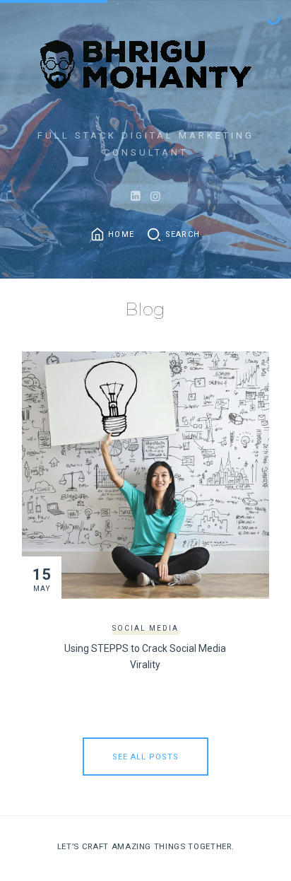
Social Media (145, 628)
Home (121, 234)
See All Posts (145, 757)
